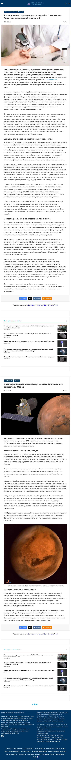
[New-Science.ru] (35, 3)
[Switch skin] (66, 4)
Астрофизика (25, 751)
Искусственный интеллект (57, 751)
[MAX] (38, 757)
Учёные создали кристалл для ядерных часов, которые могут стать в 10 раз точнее (29, 341)
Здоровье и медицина (10, 11)
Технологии (39, 748)
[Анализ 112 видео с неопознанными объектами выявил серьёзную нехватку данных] (62, 359)
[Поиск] (69, 4)
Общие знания (60, 748)
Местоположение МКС (12, 751)
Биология (30, 754)
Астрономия (29, 748)
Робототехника (49, 748)
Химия (52, 754)
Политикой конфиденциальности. (48, 741)
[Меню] (2, 4)
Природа (46, 754)
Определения (60, 754)
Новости (20, 11)
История (38, 754)
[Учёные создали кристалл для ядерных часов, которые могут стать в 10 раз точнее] (62, 343)
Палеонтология (11, 754)
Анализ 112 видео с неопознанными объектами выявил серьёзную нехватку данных (29, 357)
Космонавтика (18, 748)
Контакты (9, 748)
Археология (22, 754)
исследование (52, 80)
